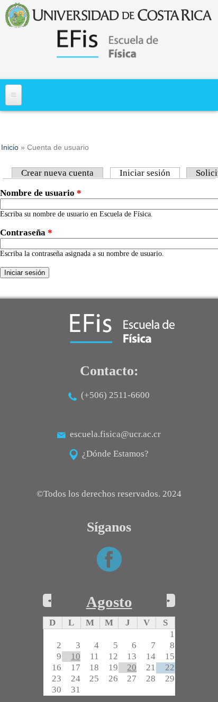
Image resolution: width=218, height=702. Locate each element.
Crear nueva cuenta (57, 173)
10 (75, 656)
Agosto (109, 601)
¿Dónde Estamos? (113, 454)
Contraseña (26, 232)
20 (132, 667)
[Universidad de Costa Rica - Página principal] (109, 15)
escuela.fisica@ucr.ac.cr (115, 434)
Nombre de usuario (40, 193)
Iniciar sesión (150, 173)
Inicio (10, 147)
